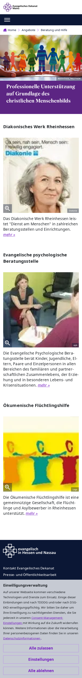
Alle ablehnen (41, 670)
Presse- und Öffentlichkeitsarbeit (29, 574)
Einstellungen (41, 659)
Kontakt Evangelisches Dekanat (28, 568)
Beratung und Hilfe (54, 30)
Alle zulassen (41, 648)
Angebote (28, 30)
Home (12, 30)
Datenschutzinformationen (22, 638)
